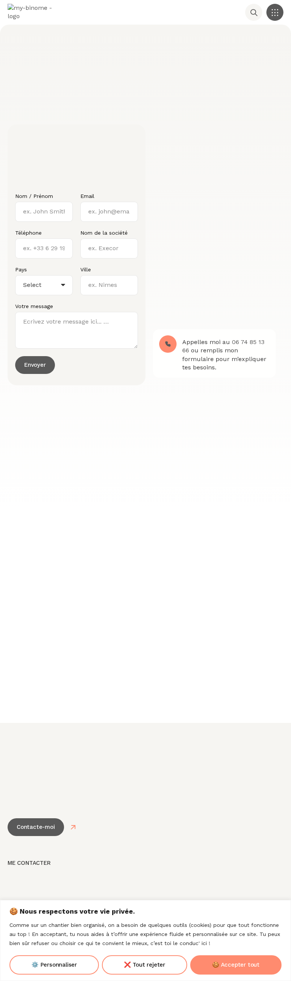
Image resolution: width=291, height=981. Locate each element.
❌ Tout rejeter (144, 964)
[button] (275, 12)
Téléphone (28, 233)
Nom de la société (104, 233)
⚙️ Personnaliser (54, 964)
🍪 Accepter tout (236, 964)
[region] (145, 940)
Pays (21, 269)
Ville (85, 269)
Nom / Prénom (34, 196)
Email (87, 196)
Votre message (34, 306)
